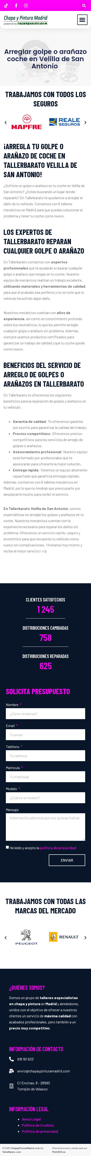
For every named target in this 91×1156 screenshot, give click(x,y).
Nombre (12, 704)
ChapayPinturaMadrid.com (25, 1148)
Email (10, 725)
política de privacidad (58, 847)
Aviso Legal (31, 1119)
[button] (84, 5)
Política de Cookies (38, 1125)
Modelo (12, 788)
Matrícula (13, 767)
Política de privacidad (40, 1131)
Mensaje (12, 809)
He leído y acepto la (43, 847)
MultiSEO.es (59, 1151)
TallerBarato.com (11, 1151)
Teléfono (13, 746)
